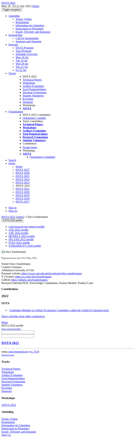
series (20, 216)
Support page (7, 355)
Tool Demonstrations (34, 89)
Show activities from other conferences (23, 316)
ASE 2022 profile (18, 229)
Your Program (23, 50)
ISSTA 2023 (23, 182)
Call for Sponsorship (27, 38)
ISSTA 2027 (23, 169)
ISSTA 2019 (23, 195)
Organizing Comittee (34, 117)
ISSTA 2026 (23, 172)
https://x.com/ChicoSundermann (33, 276)
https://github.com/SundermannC (29, 279)
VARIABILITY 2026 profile (24, 245)
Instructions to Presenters (29, 28)
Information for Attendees (30, 25)
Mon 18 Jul (22, 57)
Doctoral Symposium (34, 92)
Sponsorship (15, 35)
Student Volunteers (33, 95)
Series (19, 166)
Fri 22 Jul (21, 70)
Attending (14, 15)
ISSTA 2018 (23, 198)
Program (13, 44)
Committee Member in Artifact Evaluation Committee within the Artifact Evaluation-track (59, 310)
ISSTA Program (24, 47)
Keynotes (28, 98)
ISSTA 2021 (23, 188)
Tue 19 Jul (21, 60)
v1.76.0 (34, 351)
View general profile (11, 329)
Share (4, 322)
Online (35, 6)
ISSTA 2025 (23, 176)
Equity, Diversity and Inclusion (33, 31)
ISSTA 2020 (23, 192)
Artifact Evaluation (33, 86)
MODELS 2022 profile (21, 236)
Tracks (12, 73)
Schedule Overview (27, 54)
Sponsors (28, 102)
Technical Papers (32, 79)
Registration (22, 22)
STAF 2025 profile (19, 242)
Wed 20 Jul (22, 63)
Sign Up (6, 434)
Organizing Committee (42, 156)
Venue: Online (24, 19)
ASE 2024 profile (18, 233)
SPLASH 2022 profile (21, 239)
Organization (15, 111)
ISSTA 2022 (8, 216)
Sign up (12, 210)
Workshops (29, 82)
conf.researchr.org (18, 351)
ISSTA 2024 (23, 179)
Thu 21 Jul (22, 66)
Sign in (12, 207)
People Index (30, 147)
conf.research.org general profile (26, 226)
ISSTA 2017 (23, 201)
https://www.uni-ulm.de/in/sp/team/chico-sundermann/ (51, 273)
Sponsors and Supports (28, 41)
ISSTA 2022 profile (12, 220)
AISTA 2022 (8, 404)
